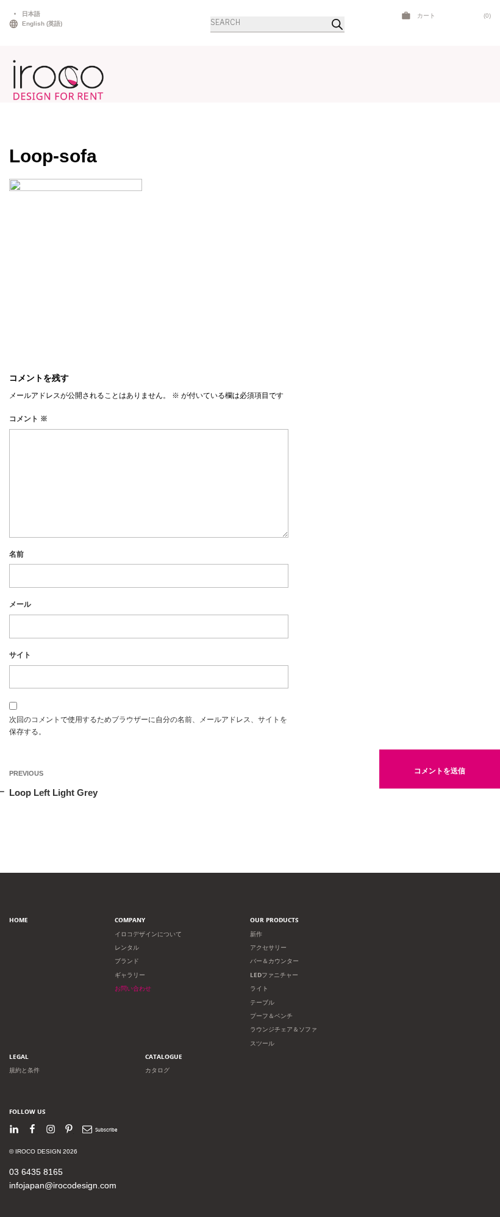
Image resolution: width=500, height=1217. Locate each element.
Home (18, 920)
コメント (28, 418)
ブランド (127, 961)
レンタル (127, 948)
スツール (262, 1043)
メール (20, 604)
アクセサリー (268, 948)
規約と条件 (24, 1070)
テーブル (262, 1002)
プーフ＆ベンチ (271, 1016)
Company (130, 920)
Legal (19, 1057)
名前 (16, 554)
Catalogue (163, 1057)
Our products (274, 920)
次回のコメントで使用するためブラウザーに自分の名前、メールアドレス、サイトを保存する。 (148, 725)
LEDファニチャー (274, 975)
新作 (256, 934)
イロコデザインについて (148, 934)
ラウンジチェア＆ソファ (283, 1029)
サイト (20, 655)
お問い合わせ (133, 988)
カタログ (157, 1070)
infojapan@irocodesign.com (62, 1185)
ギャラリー (130, 975)
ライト (259, 988)
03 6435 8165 (36, 1172)
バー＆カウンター (274, 961)
